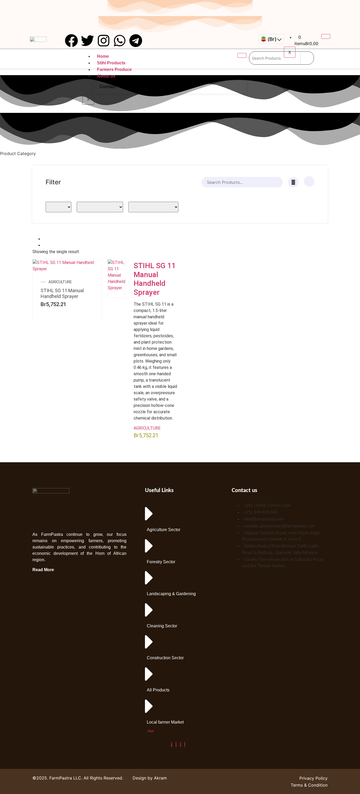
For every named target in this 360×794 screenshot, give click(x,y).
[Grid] (44, 239)
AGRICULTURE (60, 282)
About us (106, 76)
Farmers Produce (114, 69)
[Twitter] (87, 40)
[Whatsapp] (119, 40)
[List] (44, 245)
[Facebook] (171, 744)
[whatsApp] (184, 744)
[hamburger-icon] (325, 36)
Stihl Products (111, 63)
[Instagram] (103, 40)
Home (103, 56)
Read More (43, 569)
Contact (108, 86)
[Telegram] (135, 40)
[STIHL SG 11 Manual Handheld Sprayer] (67, 268)
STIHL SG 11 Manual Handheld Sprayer (62, 293)
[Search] (307, 58)
